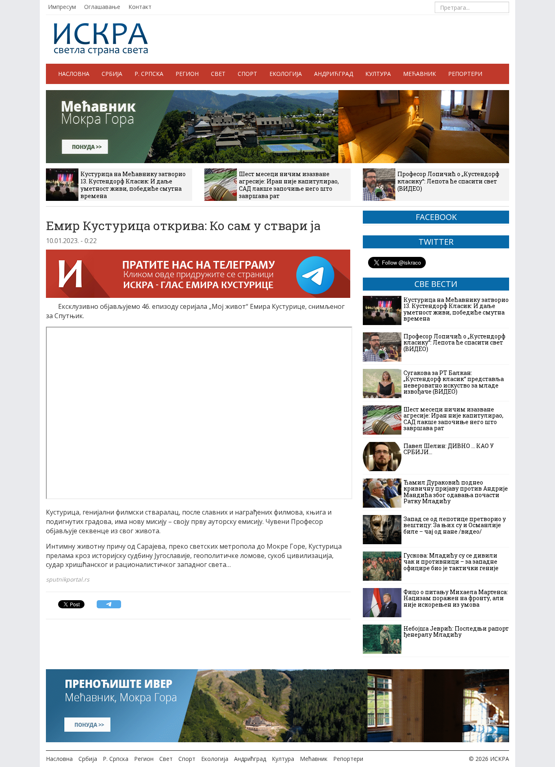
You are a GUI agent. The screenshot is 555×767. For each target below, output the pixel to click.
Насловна (73, 74)
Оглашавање (102, 7)
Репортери (465, 74)
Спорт (247, 74)
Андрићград (333, 74)
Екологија (285, 74)
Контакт (140, 7)
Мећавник (419, 74)
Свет (218, 74)
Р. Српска (148, 74)
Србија (112, 74)
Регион (187, 74)
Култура (378, 74)
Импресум (62, 7)
